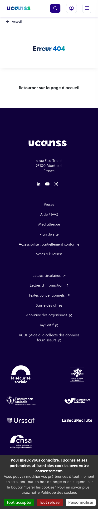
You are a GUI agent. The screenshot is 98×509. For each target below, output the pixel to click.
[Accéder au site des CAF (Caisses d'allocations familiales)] (77, 374)
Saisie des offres (49, 305)
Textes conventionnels (47, 295)
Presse (49, 204)
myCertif (47, 325)
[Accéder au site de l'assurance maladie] (21, 400)
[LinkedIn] (38, 183)
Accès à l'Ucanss (49, 254)
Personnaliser (80, 502)
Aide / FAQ (49, 214)
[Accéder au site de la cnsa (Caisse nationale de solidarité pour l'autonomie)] (21, 441)
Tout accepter (19, 502)
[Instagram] (56, 183)
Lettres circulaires (47, 275)
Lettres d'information (47, 285)
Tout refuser (50, 502)
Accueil (16, 22)
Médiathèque (49, 224)
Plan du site (49, 234)
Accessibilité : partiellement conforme (49, 244)
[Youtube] (47, 183)
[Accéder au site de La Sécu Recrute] (77, 420)
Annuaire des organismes (46, 315)
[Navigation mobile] (87, 8)
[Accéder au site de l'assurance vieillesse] (77, 400)
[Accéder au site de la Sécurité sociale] (20, 374)
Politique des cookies (59, 492)
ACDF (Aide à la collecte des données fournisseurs (49, 338)
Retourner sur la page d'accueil (49, 88)
